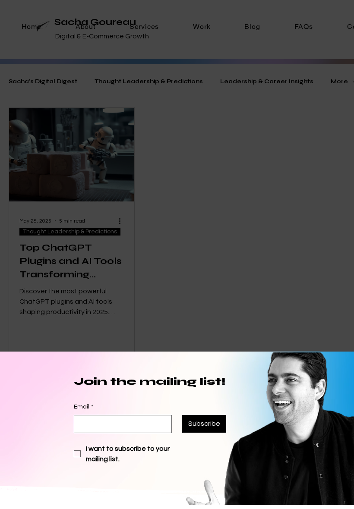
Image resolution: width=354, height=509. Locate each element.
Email (83, 407)
